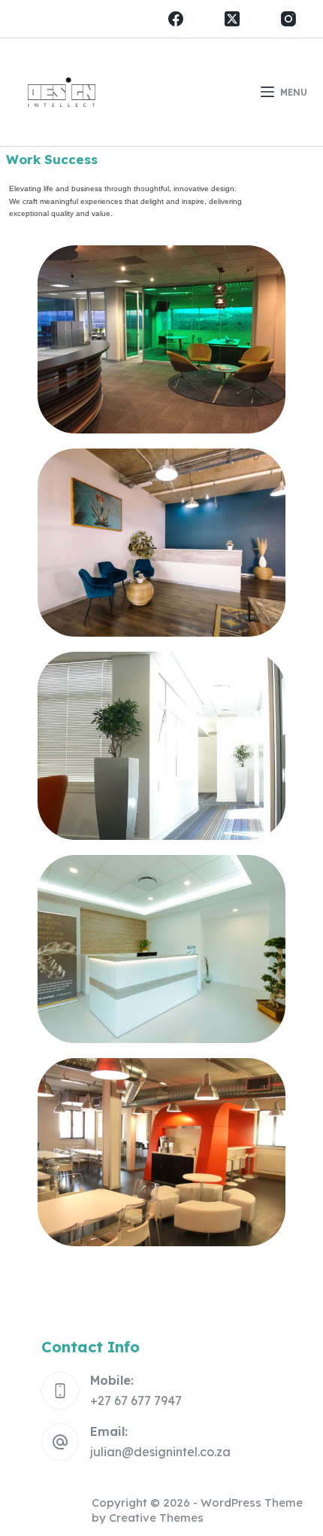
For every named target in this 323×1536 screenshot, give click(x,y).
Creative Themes (156, 1517)
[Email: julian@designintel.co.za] (60, 1442)
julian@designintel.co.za (160, 1451)
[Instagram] (288, 19)
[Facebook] (176, 19)
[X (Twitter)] (232, 19)
